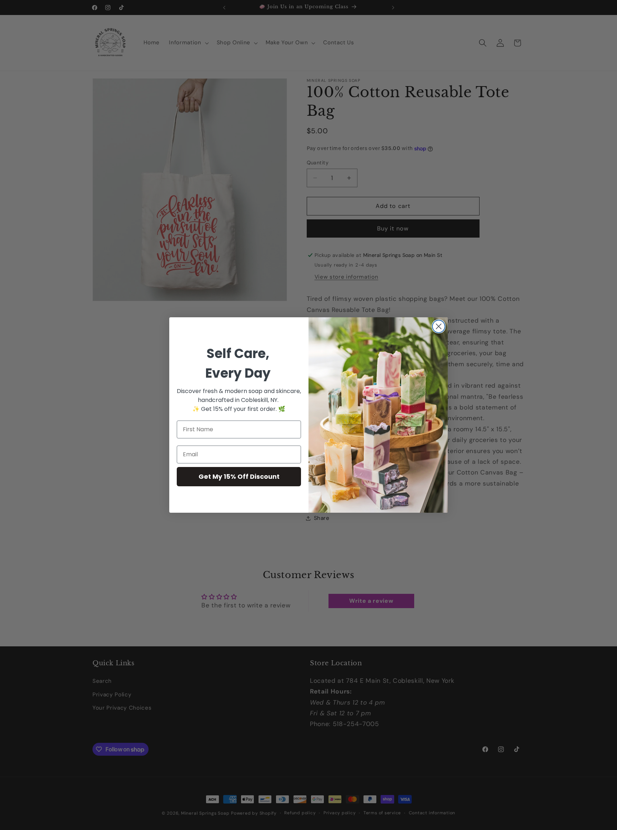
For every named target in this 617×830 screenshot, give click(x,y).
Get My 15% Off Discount (239, 476)
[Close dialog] (438, 326)
